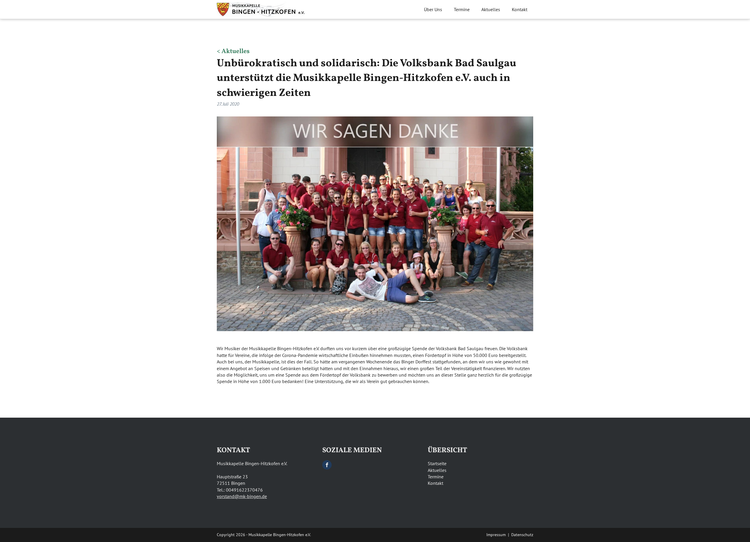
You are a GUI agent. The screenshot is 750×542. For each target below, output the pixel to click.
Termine (462, 9)
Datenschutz (522, 534)
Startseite (437, 463)
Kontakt (519, 9)
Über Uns (433, 9)
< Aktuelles (233, 51)
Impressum (496, 534)
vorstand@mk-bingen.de (242, 496)
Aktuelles (490, 9)
